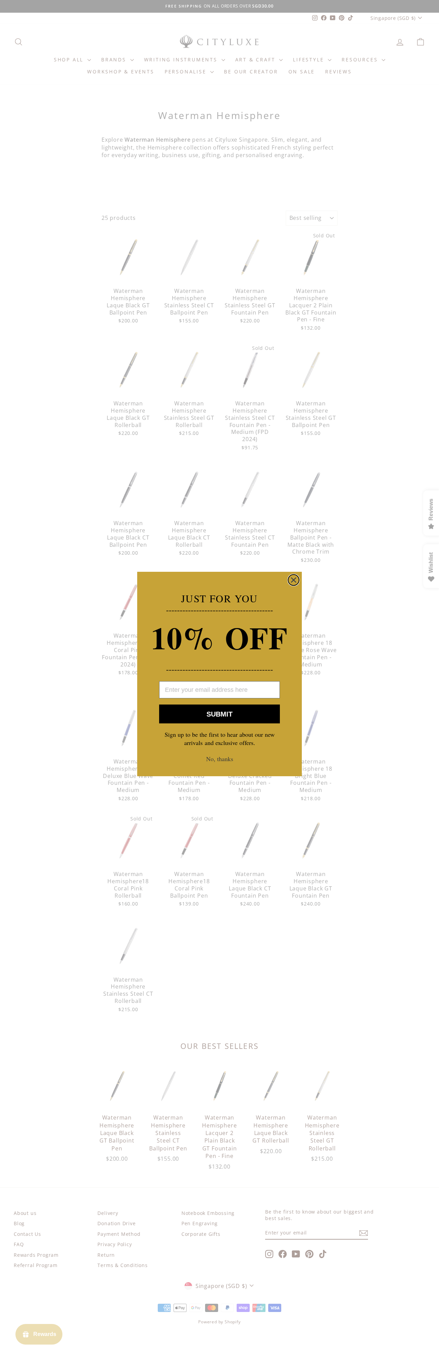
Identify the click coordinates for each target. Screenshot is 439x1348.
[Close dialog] (293, 580)
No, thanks (219, 759)
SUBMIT (219, 714)
